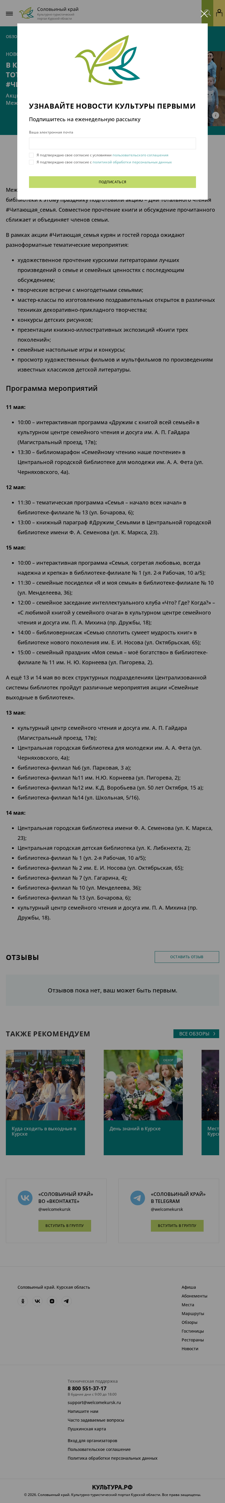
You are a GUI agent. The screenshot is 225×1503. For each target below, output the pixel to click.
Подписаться (113, 181)
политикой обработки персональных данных (132, 162)
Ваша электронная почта (51, 132)
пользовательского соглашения (140, 155)
